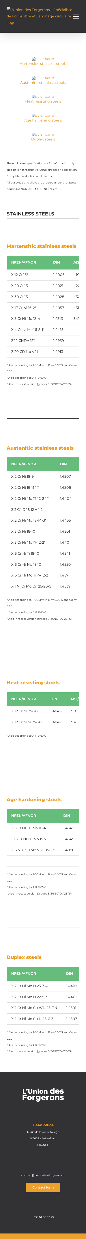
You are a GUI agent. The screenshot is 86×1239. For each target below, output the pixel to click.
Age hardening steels (43, 120)
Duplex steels (43, 139)
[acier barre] (43, 59)
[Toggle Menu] (76, 17)
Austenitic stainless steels (43, 82)
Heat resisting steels (43, 101)
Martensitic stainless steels (43, 64)
